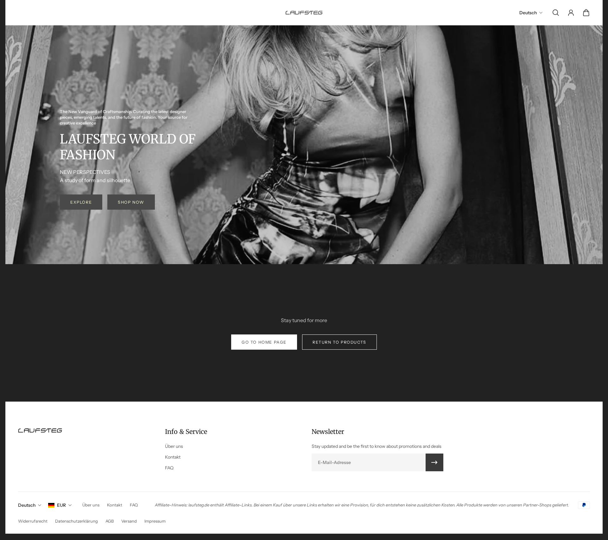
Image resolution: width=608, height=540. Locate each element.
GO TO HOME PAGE (264, 342)
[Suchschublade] (555, 13)
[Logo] (304, 12)
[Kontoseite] (571, 13)
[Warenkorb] (586, 13)
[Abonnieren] (434, 462)
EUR (61, 505)
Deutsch (26, 505)
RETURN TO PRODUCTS (339, 342)
